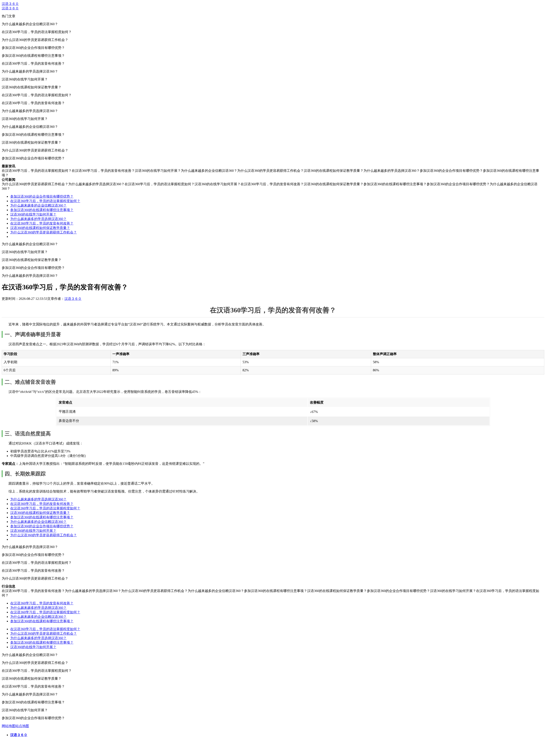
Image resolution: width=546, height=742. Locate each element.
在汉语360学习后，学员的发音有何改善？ (41, 223)
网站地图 (8, 726)
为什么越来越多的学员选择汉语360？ (38, 219)
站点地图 (22, 726)
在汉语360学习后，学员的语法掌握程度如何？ (45, 201)
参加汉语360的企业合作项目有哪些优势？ (41, 196)
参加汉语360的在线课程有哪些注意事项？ (41, 210)
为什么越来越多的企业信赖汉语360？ (38, 205)
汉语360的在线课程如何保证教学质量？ (40, 228)
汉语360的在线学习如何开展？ (33, 214)
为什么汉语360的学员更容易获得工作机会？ (43, 232)
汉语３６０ (10, 4)
